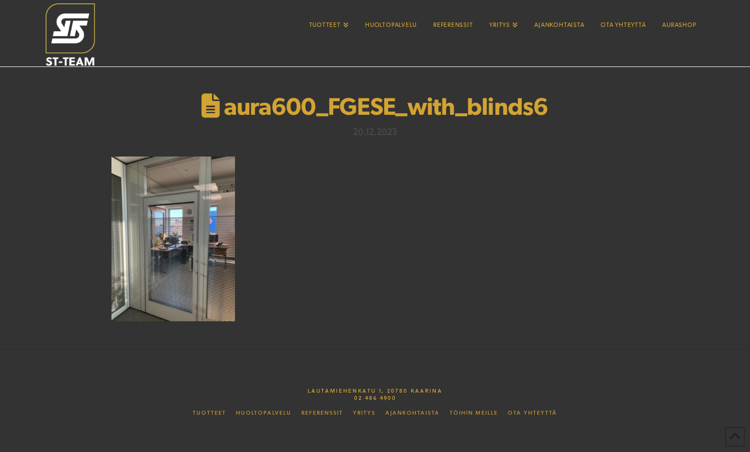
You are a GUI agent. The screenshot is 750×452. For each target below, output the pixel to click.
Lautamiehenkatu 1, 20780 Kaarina (375, 390)
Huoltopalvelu (264, 413)
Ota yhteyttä (532, 413)
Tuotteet (209, 413)
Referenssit (322, 413)
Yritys (364, 413)
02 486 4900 (375, 397)
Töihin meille (474, 413)
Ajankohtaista (412, 413)
